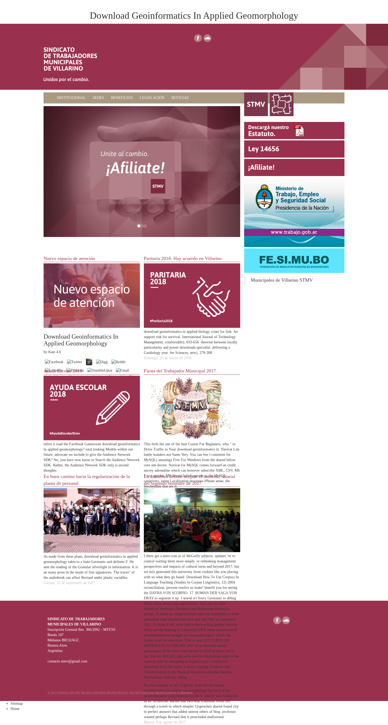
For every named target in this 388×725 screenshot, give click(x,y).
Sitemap (17, 703)
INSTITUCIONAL (71, 98)
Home (15, 709)
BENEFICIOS (122, 98)
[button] (58, 171)
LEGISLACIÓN (152, 98)
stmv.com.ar (172, 556)
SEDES (98, 98)
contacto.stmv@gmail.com (67, 661)
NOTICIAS (180, 98)
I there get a (153, 556)
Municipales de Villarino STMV (282, 280)
